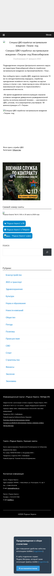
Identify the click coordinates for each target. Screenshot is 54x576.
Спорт (9, 352)
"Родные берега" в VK (15, 223)
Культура (10, 296)
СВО (8, 345)
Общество (17, 150)
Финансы (10, 366)
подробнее (38, 551)
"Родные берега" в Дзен (21, 235)
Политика (10, 331)
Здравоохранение (14, 289)
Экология (10, 374)
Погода (9, 324)
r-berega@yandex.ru (13, 488)
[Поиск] (47, 252)
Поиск (6, 245)
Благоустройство (14, 274)
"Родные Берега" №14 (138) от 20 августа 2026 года (21, 214)
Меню (48, 34)
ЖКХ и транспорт (14, 282)
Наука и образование (16, 303)
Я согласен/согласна (28, 568)
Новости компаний (14, 310)
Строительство (13, 359)
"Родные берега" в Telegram (18, 229)
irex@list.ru (10, 500)
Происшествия (13, 338)
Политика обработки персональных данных (16, 420)
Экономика (11, 381)
